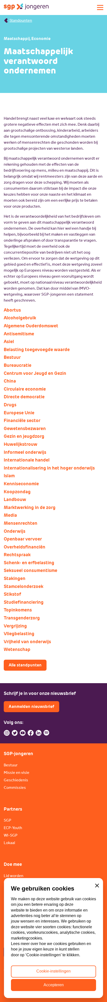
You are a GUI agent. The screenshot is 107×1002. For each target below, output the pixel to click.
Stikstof (12, 594)
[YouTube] (23, 733)
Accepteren (54, 985)
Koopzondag (17, 492)
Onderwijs (14, 531)
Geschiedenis (16, 780)
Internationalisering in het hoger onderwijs (49, 468)
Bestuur (12, 357)
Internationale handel (27, 460)
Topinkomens (18, 610)
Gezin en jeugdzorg (24, 436)
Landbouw (15, 499)
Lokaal (9, 842)
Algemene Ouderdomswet (31, 326)
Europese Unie (19, 413)
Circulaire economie (25, 389)
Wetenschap (17, 649)
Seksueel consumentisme (30, 570)
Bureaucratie (17, 365)
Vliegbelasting (19, 633)
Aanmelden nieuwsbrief (31, 706)
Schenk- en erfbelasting (29, 562)
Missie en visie (16, 772)
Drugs (10, 405)
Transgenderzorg (22, 618)
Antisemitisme (19, 334)
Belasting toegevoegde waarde (37, 349)
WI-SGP (10, 835)
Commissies (15, 787)
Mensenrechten (20, 523)
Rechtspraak (17, 554)
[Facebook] (31, 733)
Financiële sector (22, 420)
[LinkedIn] (39, 733)
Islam (9, 476)
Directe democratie (24, 397)
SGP (7, 820)
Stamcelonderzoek (23, 586)
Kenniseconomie (21, 484)
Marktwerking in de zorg (29, 507)
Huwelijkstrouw (20, 444)
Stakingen (14, 578)
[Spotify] (47, 733)
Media (10, 515)
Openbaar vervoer (23, 539)
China (10, 381)
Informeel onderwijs (25, 452)
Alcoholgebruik (20, 318)
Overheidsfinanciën (24, 547)
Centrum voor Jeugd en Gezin (35, 373)
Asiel (9, 341)
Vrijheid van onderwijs (27, 641)
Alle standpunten (25, 665)
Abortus (12, 310)
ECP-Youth (13, 827)
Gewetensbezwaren (25, 428)
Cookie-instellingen (53, 971)
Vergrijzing (15, 626)
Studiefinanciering (24, 602)
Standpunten (20, 20)
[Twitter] (15, 733)
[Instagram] (7, 733)
